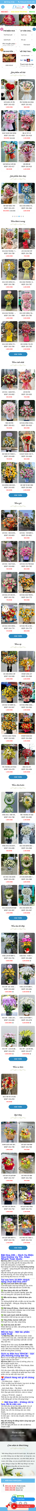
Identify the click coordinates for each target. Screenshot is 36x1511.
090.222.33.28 (10, 1486)
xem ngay (9, 65)
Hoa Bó (4, 12)
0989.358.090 (10, 1488)
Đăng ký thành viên (27, 2)
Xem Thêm (18, 354)
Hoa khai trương (19, 12)
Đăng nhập (10, 2)
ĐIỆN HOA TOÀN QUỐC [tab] (13, 1480)
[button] (12, 216)
